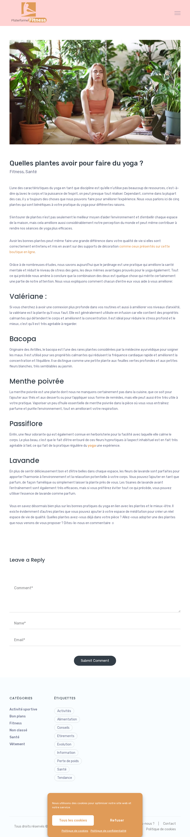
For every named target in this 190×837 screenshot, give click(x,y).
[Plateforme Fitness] (30, 13)
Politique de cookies (75, 830)
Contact (169, 824)
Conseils (63, 728)
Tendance (64, 778)
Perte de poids (68, 761)
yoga (92, 446)
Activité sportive (23, 709)
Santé (31, 171)
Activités (64, 711)
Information (66, 753)
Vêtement (17, 744)
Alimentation (67, 719)
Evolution (64, 744)
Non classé (18, 730)
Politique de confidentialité (108, 830)
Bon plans (18, 716)
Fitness (17, 171)
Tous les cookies (73, 820)
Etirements (65, 736)
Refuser (117, 820)
